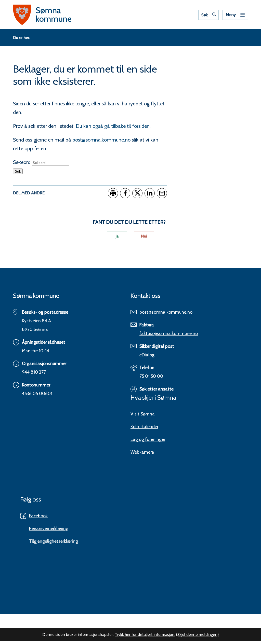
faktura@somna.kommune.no (168, 333)
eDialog (146, 354)
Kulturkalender (144, 426)
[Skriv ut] (113, 193)
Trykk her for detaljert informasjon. (145, 634)
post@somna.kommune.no (101, 140)
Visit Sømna (142, 413)
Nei (144, 236)
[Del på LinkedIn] (150, 193)
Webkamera (142, 452)
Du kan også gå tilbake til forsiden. (113, 126)
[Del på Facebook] (125, 193)
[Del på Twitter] (137, 193)
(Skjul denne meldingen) (197, 634)
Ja (117, 236)
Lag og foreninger (147, 439)
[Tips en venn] (162, 193)
